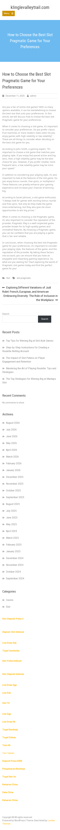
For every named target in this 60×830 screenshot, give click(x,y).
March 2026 (12, 456)
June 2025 (11, 517)
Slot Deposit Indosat (13, 674)
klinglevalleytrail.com (30, 7)
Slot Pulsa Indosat (12, 660)
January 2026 (13, 470)
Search (5, 314)
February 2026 (14, 463)
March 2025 (12, 537)
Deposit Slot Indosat (13, 631)
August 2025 (13, 504)
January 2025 (13, 551)
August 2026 (13, 422)
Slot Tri (6, 702)
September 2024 (15, 578)
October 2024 (13, 571)
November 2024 (14, 564)
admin (33, 96)
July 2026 (11, 429)
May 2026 (11, 443)
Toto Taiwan (8, 753)
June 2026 (11, 436)
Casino (9, 600)
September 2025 (15, 497)
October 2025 (13, 490)
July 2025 (11, 510)
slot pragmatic (24, 278)
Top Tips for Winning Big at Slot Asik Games (29, 340)
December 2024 (14, 558)
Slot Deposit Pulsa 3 (12, 618)
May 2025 (11, 524)
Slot (8, 278)
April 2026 (11, 449)
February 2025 (14, 544)
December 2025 (14, 477)
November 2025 (14, 483)
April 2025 (11, 531)
